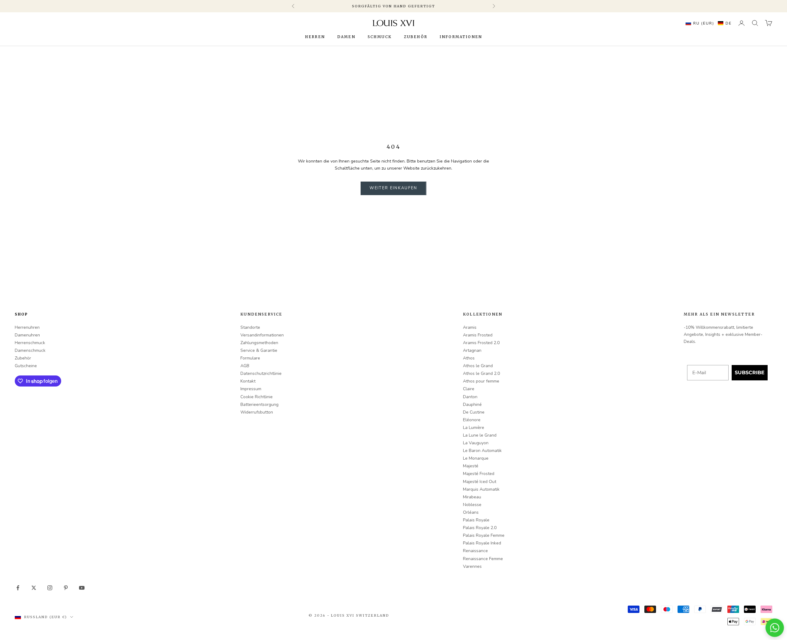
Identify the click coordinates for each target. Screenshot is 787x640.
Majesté (470, 466)
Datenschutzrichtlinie (261, 373)
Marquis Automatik (481, 489)
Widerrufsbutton (256, 412)
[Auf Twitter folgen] (34, 588)
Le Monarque (475, 458)
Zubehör (415, 37)
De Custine (473, 412)
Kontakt (247, 381)
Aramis (470, 327)
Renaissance (475, 551)
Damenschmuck (30, 350)
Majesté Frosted (478, 474)
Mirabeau (472, 497)
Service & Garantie (258, 350)
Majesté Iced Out (479, 482)
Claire (468, 389)
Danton (470, 397)
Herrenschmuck (30, 343)
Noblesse (472, 505)
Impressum (250, 389)
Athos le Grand (478, 366)
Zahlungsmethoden (259, 343)
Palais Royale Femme (483, 535)
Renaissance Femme (483, 559)
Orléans (471, 512)
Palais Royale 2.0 (479, 528)
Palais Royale (476, 520)
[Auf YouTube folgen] (82, 588)
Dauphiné (472, 404)
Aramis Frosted (477, 335)
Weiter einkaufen (393, 188)
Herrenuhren (27, 327)
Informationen (461, 37)
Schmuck (380, 37)
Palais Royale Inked (482, 543)
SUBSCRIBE (750, 372)
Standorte (250, 327)
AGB (244, 366)
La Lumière (473, 427)
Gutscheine (26, 366)
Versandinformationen (262, 335)
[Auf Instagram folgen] (50, 588)
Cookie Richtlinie (256, 397)
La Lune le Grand (479, 435)
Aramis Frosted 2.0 (481, 343)
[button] (707, 23)
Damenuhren (27, 335)
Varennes (472, 566)
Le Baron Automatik (482, 450)
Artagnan (472, 350)
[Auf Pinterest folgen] (66, 588)
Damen (346, 37)
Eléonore (472, 420)
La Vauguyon (475, 443)
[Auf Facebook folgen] (18, 588)
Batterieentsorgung (259, 404)
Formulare (250, 358)
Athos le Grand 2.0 (481, 373)
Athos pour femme (481, 381)
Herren (315, 37)
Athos (469, 358)
